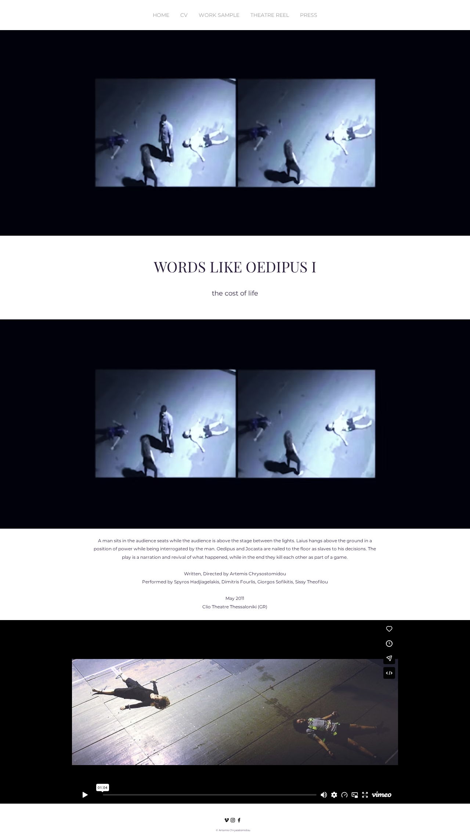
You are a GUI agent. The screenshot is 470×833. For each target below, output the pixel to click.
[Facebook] (239, 820)
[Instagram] (233, 820)
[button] (408, 22)
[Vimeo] (226, 820)
